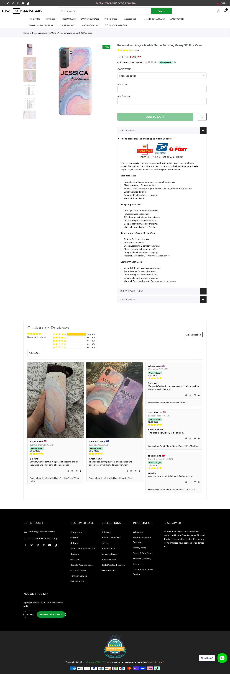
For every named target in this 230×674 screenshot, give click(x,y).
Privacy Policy (139, 547)
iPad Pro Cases (109, 559)
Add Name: (122, 84)
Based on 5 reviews (36, 337)
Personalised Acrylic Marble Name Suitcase (166, 402)
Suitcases (106, 532)
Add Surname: (124, 96)
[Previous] (43, 81)
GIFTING (36, 19)
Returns (74, 543)
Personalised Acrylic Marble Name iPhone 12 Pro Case (171, 489)
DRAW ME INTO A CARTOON (41, 25)
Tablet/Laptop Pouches (113, 564)
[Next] (107, 81)
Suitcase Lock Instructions (83, 548)
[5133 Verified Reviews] (115, 659)
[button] (124, 50)
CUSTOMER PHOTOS (118, 25)
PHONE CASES (111, 19)
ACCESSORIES (130, 19)
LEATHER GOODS (67, 25)
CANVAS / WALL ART (90, 25)
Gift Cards (75, 559)
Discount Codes (78, 570)
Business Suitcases (111, 537)
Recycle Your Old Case (81, 564)
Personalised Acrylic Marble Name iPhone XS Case (110, 478)
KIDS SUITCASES (69, 19)
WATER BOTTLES (177, 19)
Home (26, 33)
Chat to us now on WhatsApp (43, 538)
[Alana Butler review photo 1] (55, 400)
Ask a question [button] (193, 334)
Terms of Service (78, 575)
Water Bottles (109, 570)
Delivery (74, 537)
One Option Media (155, 662)
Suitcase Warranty (142, 558)
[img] (55, 453)
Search (161, 11)
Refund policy (77, 581)
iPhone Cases (108, 548)
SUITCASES (50, 19)
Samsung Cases (109, 554)
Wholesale (138, 532)
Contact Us (76, 532)
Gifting (105, 543)
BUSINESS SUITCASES (90, 19)
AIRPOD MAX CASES (156, 19)
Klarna (136, 564)
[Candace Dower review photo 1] (114, 400)
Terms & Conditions (143, 553)
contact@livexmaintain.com (41, 531)
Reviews (74, 554)
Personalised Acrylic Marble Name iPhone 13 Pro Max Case (173, 446)
